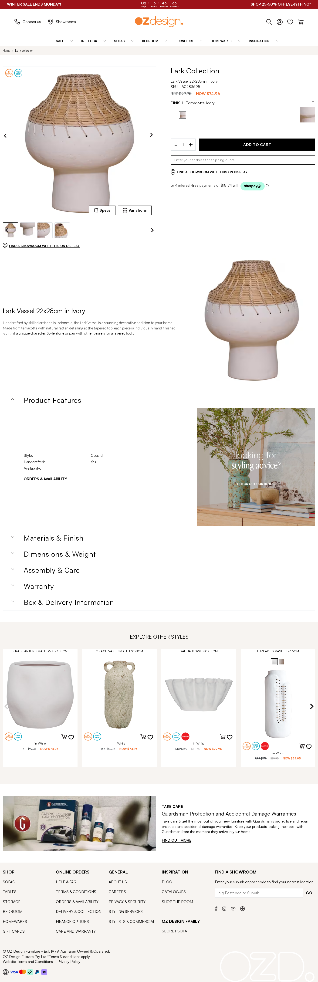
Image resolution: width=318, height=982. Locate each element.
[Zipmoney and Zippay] (44, 972)
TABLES (10, 891)
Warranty (39, 586)
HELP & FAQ (66, 882)
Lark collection (24, 50)
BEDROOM (12, 911)
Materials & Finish (54, 538)
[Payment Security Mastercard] (22, 971)
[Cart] (301, 21)
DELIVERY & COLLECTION (78, 911)
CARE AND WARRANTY (76, 931)
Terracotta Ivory (193, 103)
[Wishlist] (292, 21)
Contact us (32, 21)
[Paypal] (37, 972)
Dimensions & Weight (60, 554)
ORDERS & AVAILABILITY (45, 479)
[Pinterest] (242, 908)
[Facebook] (216, 908)
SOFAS (9, 882)
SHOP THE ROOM (177, 901)
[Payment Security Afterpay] (30, 972)
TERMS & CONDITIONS (76, 891)
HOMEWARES (15, 921)
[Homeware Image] (256, 467)
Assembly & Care (52, 570)
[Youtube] (233, 908)
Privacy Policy (69, 961)
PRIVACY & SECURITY (127, 901)
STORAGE (11, 901)
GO (309, 893)
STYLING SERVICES (126, 911)
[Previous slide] (6, 135)
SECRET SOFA (174, 931)
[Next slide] (152, 135)
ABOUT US (118, 882)
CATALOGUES (174, 891)
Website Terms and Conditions (28, 961)
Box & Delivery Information (69, 602)
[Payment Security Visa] (14, 972)
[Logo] (159, 21)
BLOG (167, 882)
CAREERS (117, 891)
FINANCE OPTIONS (72, 921)
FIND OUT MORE (176, 840)
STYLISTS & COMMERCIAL (132, 921)
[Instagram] (224, 908)
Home (6, 50)
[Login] (282, 21)
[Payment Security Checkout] (6, 972)
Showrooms (66, 21)
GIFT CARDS (14, 931)
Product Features (52, 400)
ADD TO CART (257, 144)
